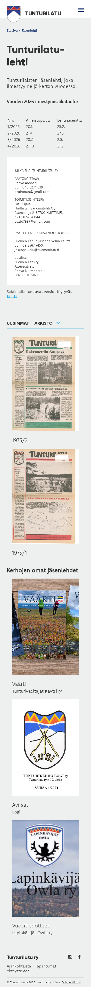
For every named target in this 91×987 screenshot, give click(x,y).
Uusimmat (18, 323)
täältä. (12, 296)
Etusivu (12, 30)
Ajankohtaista (19, 966)
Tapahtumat (45, 966)
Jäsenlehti (29, 30)
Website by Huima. (49, 982)
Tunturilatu (42, 13)
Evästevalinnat (71, 982)
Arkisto (43, 323)
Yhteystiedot (18, 970)
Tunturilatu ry (23, 957)
